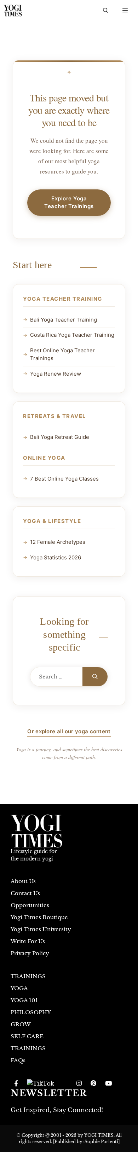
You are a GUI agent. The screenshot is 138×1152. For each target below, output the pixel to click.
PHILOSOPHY (31, 1012)
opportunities (30, 905)
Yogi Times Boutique (39, 917)
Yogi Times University (41, 929)
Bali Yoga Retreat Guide (59, 437)
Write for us (28, 941)
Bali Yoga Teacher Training (63, 319)
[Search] (95, 677)
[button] (105, 10)
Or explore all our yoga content (68, 731)
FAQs (18, 1060)
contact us (25, 893)
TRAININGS (28, 976)
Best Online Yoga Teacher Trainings (62, 354)
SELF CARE (27, 1036)
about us (23, 881)
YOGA (19, 988)
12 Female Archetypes (57, 542)
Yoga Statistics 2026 (55, 557)
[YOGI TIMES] (13, 10)
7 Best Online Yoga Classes (64, 478)
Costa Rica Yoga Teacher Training (72, 334)
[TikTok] (40, 1083)
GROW (21, 1024)
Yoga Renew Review (55, 373)
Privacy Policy (30, 953)
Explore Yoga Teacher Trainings (69, 202)
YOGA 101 (24, 1000)
